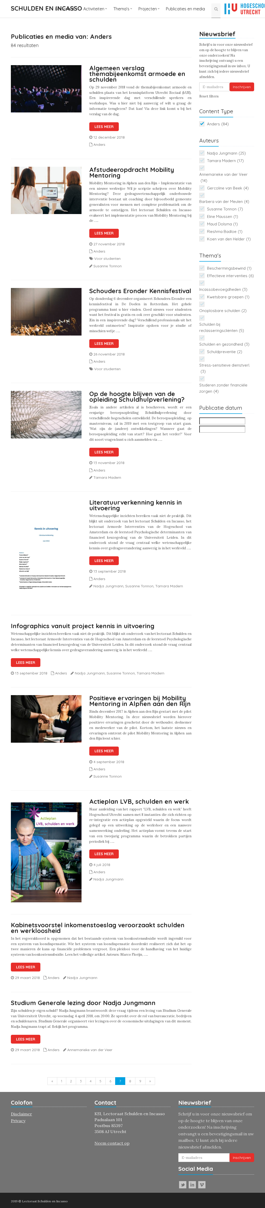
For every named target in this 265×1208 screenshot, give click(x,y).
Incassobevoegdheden (223, 289)
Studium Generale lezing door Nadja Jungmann (83, 1003)
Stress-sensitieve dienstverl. (224, 368)
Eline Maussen (222, 216)
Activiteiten (93, 8)
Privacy (18, 1120)
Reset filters (209, 96)
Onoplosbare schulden (223, 310)
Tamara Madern (225, 160)
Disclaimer (21, 1113)
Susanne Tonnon (225, 209)
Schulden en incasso (46, 8)
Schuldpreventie (224, 351)
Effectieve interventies (230, 275)
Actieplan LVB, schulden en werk (139, 801)
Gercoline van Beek (228, 188)
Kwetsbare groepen (228, 296)
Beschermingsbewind (229, 268)
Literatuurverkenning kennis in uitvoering (135, 505)
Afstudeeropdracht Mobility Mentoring (131, 172)
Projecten (147, 8)
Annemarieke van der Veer (223, 177)
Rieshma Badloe (224, 231)
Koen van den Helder (229, 239)
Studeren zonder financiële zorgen (223, 388)
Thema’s (121, 8)
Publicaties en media (185, 8)
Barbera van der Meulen (224, 201)
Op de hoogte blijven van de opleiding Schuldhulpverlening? (137, 396)
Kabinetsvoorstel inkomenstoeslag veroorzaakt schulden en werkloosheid (98, 928)
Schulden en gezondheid (224, 344)
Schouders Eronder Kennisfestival (140, 291)
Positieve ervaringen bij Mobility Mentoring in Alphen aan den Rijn (140, 701)
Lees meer (104, 126)
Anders (99, 144)
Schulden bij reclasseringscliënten (221, 327)
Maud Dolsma (222, 224)
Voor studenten (107, 258)
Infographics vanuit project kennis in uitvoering (82, 626)
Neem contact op (111, 1143)
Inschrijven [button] (242, 87)
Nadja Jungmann (226, 153)
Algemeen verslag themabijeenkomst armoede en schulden (137, 73)
